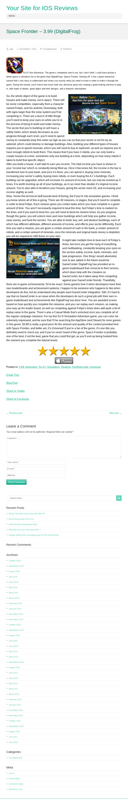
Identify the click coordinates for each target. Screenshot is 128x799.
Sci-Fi (42, 367)
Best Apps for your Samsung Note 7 (25, 530)
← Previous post (14, 413)
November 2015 (16, 619)
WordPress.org (15, 789)
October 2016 (15, 561)
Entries (14, 778)
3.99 (21, 367)
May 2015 (13, 651)
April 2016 (13, 593)
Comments (16, 784)
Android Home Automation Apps (23, 524)
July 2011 (13, 737)
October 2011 (15, 721)
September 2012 (16, 662)
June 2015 (13, 646)
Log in (11, 773)
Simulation (53, 367)
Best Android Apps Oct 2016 (21, 519)
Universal (95, 367)
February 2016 (15, 603)
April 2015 (13, 657)
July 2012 (13, 673)
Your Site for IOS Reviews (42, 8)
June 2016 (13, 582)
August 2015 (14, 635)
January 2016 (15, 609)
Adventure (31, 367)
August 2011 (14, 731)
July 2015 (13, 641)
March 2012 (14, 694)
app (11, 49)
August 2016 (14, 571)
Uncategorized (49, 49)
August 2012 (14, 667)
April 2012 (13, 689)
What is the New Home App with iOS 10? (27, 514)
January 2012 (15, 705)
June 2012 (13, 678)
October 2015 (15, 625)
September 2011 (16, 726)
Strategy (66, 367)
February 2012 (15, 699)
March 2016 (14, 598)
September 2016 (16, 566)
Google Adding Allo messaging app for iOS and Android (34, 535)
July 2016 (13, 577)
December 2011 (16, 710)
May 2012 (13, 683)
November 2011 (16, 715)
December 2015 (16, 614)
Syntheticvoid (80, 367)
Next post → (116, 413)
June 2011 (13, 742)
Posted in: (67, 49)
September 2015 (16, 630)
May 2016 (13, 587)
